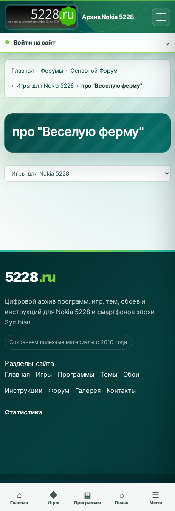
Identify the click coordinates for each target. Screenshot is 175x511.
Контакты (121, 390)
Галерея (88, 390)
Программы (76, 374)
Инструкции (23, 390)
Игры (44, 374)
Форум (58, 390)
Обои (131, 374)
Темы (108, 374)
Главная (17, 374)
